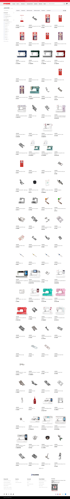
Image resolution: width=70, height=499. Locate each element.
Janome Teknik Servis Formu (43, 487)
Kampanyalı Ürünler (30, 3)
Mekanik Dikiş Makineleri (7, 480)
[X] (8, 494)
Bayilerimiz (35, 3)
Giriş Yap (16, 480)
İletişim (45, 3)
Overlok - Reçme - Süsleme (8, 487)
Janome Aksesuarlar (18, 482)
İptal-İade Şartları (41, 482)
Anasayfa (13, 3)
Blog (28, 482)
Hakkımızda (40, 3)
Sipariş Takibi (41, 485)
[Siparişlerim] (64, 3)
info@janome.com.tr (56, 482)
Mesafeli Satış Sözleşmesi (42, 480)
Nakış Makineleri (6, 485)
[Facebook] (4, 494)
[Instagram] (6, 494)
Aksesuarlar (23, 3)
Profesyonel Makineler (7, 482)
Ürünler (18, 3)
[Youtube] (11, 494)
